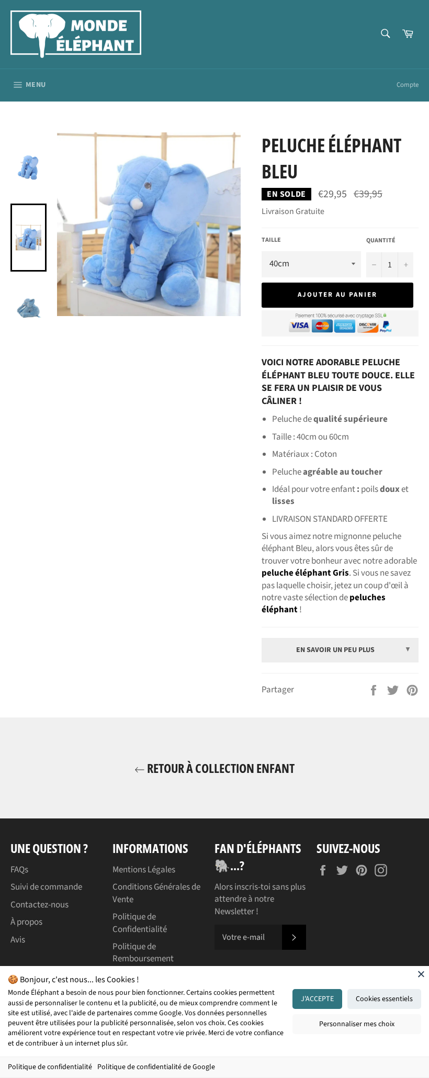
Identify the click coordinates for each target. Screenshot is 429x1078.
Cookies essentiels (384, 999)
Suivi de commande (46, 887)
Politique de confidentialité (50, 1067)
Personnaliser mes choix (356, 1024)
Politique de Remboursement (143, 952)
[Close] (421, 974)
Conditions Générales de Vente (156, 893)
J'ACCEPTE (317, 999)
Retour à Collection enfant (220, 768)
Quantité (381, 241)
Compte (408, 84)
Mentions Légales (143, 869)
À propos (26, 922)
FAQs (19, 869)
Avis (17, 940)
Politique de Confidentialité (139, 923)
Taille (271, 240)
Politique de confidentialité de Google (156, 1067)
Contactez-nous (39, 905)
